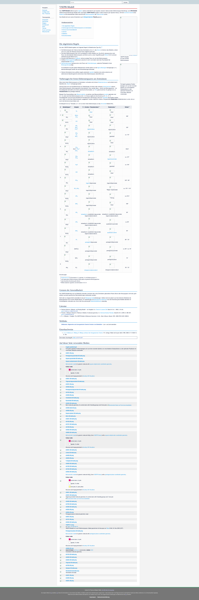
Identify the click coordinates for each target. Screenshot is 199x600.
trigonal (109, 159)
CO (76, 117)
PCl (76, 158)
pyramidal (114, 159)
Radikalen (77, 58)
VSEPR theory (97, 435)
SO (76, 133)
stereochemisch (107, 86)
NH (76, 156)
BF (77, 125)
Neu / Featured (46, 13)
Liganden (91, 72)
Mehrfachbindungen (66, 63)
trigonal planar (91, 129)
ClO (76, 150)
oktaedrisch (84, 214)
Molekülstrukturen (102, 82)
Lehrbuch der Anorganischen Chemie (93, 333)
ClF (76, 196)
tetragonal (86, 270)
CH (76, 147)
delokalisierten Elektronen (100, 299)
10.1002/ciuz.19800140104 (70, 311)
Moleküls (61, 14)
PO (78, 149)
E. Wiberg (74, 333)
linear (91, 112)
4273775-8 (79, 337)
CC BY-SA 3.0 (135, 55)
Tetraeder (105, 97)
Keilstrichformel (65, 277)
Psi (96, 90)
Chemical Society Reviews (107, 313)
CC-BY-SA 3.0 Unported (108, 590)
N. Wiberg (80, 333)
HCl (77, 172)
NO (76, 127)
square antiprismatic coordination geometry (101, 364)
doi (62, 311)
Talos (131, 55)
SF (75, 188)
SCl (78, 188)
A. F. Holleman (68, 333)
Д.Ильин (76, 550)
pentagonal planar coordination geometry (115, 474)
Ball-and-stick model (71, 364)
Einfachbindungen (91, 63)
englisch (80, 11)
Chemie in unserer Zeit (101, 309)
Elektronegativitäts (70, 60)
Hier (57, 592)
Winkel (106, 55)
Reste (68, 84)
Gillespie (85, 17)
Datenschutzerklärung (103, 597)
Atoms (98, 50)
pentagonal (88, 242)
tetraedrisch (91, 151)
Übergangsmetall (89, 298)
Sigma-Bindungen (101, 67)
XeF (76, 203)
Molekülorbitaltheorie (96, 301)
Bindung (72, 61)
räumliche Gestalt (128, 12)
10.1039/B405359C (68, 314)
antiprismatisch (93, 270)
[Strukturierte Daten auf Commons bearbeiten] (119, 405)
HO (76, 164)
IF (76, 239)
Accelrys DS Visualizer (88, 376)
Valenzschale (100, 14)
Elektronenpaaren (90, 14)
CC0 (92, 550)
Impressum (93, 597)
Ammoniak (103, 103)
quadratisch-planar (112, 232)
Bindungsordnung (65, 65)
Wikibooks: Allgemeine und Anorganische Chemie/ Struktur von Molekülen (81, 324)
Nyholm (90, 17)
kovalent (106, 94)
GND (74, 337)
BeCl (76, 115)
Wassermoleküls (81, 94)
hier (51, 592)
